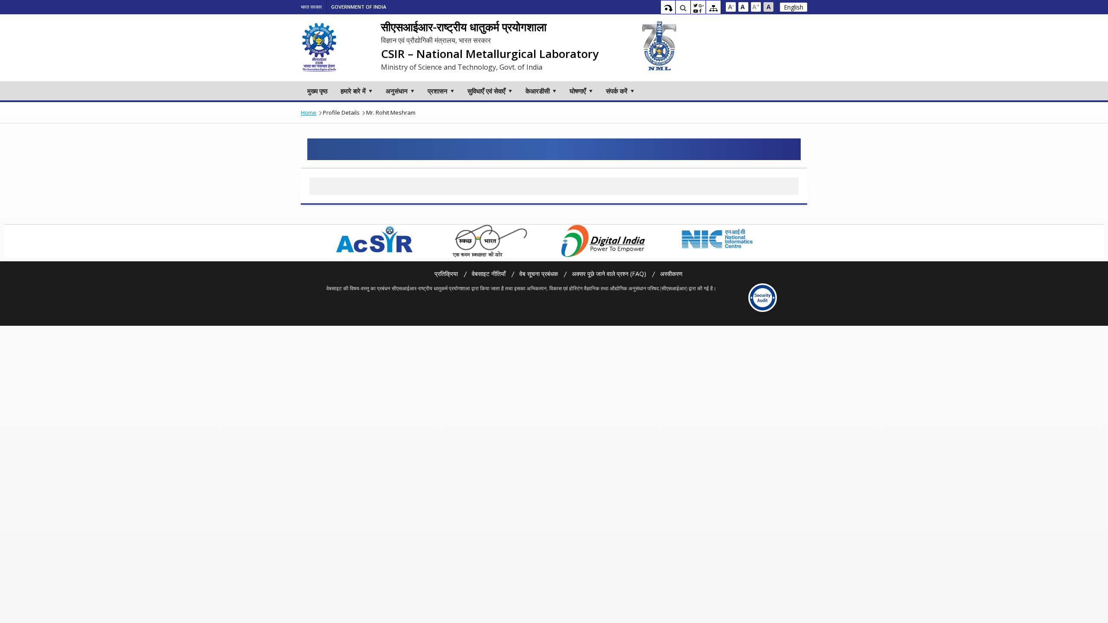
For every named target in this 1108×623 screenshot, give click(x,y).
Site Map (713, 8)
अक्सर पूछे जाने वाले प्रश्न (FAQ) (609, 274)
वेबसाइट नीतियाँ (489, 274)
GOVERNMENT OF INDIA (358, 6)
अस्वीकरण (671, 274)
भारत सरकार (311, 6)
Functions (698, 8)
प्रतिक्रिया (446, 274)
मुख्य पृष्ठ (317, 91)
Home (308, 112)
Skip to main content (668, 8)
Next (779, 240)
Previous (326, 240)
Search (683, 8)
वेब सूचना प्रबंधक (538, 274)
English (793, 7)
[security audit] (762, 297)
